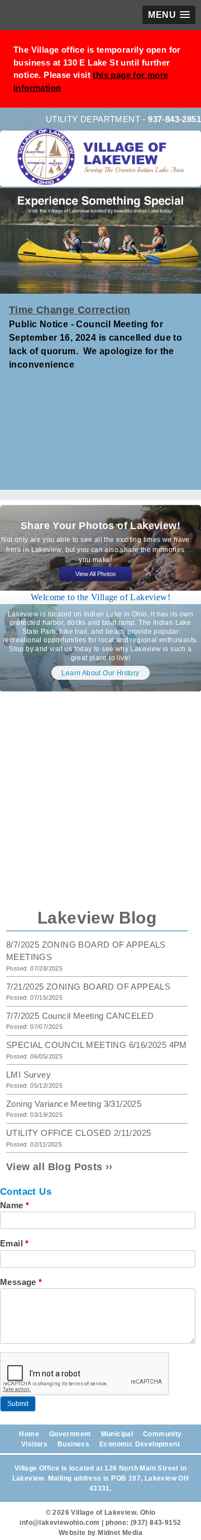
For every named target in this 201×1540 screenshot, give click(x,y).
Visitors (34, 1444)
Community (162, 1434)
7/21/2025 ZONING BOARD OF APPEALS (88, 986)
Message (21, 1282)
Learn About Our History (100, 673)
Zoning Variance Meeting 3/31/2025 (73, 1103)
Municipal (117, 1434)
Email (14, 1243)
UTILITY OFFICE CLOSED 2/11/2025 (78, 1133)
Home (29, 1434)
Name (14, 1205)
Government (70, 1434)
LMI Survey (28, 1074)
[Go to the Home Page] (103, 164)
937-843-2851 (174, 119)
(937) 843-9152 (156, 1523)
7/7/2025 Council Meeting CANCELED (80, 1016)
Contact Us (25, 1191)
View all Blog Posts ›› (59, 1166)
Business (73, 1444)
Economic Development (139, 1444)
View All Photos (95, 573)
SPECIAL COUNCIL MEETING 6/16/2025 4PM (96, 1045)
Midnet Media (120, 1533)
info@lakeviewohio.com (59, 1523)
